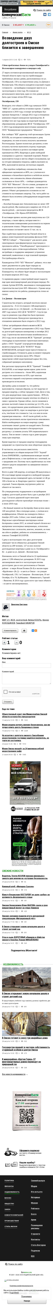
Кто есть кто (36, 1192)
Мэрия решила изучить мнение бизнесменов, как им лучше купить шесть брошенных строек (26, 726)
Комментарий (8, 672)
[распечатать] (23, 632)
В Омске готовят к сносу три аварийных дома (25, 1038)
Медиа (34, 1186)
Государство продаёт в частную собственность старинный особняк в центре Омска (26, 1048)
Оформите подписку (29, 1150)
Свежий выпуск (38, 1181)
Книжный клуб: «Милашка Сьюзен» (18, 886)
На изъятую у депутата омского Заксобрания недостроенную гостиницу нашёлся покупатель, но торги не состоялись (25, 738)
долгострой (21, 620)
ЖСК (13, 620)
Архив (33, 1220)
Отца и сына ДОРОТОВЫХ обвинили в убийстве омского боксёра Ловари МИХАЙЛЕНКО (23, 938)
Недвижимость (13, 964)
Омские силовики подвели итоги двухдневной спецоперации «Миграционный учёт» (23, 917)
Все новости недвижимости (13, 1074)
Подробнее (14, 1293)
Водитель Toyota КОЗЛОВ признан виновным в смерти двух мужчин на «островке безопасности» (25, 877)
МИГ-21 (6, 620)
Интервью (35, 1197)
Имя (4, 662)
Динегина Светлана (19, 604)
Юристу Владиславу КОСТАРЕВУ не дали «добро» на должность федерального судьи (26, 895)
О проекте (35, 1234)
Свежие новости (12, 870)
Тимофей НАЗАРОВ (25, 623)
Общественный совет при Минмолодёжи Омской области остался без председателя (24, 715)
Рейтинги (35, 1209)
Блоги (33, 1214)
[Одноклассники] (36, 630)
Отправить (8, 702)
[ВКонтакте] (33, 630)
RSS (32, 1256)
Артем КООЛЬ (35, 620)
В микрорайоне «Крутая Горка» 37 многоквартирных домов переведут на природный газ (21, 1062)
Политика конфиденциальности (21, 1286)
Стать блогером (38, 1245)
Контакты (35, 1239)
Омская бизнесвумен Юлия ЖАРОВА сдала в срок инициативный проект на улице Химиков (25, 906)
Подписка (35, 1251)
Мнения (34, 1203)
